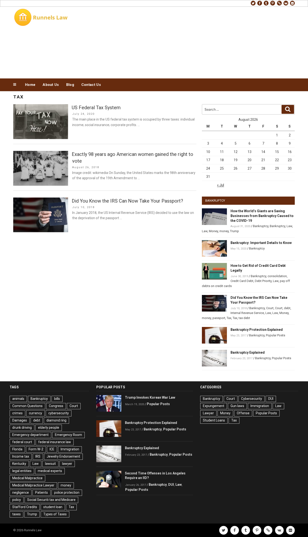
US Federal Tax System (96, 107)
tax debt (244, 318)
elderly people (48, 427)
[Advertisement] (202, 41)
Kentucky (19, 464)
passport (218, 318)
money (224, 231)
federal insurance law (54, 442)
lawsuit (50, 464)
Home (30, 85)
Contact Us (91, 85)
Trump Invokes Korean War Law (150, 397)
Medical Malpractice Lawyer (33, 485)
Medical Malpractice (27, 478)
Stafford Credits (24, 507)
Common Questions (27, 406)
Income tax (20, 456)
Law (289, 226)
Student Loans (214, 420)
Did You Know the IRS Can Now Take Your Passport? (127, 201)
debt (287, 308)
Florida (17, 449)
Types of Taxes (55, 514)
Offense (243, 413)
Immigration (70, 449)
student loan (52, 507)
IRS (37, 456)
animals (18, 399)
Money (213, 231)
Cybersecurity (251, 399)
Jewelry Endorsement (63, 456)
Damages (19, 420)
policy (16, 500)
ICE (52, 449)
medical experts (50, 471)
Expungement (213, 406)
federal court (22, 442)
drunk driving (22, 427)
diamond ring (56, 420)
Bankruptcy (260, 226)
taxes (16, 514)
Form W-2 (36, 449)
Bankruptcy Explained (248, 352)
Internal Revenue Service (247, 313)
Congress (56, 406)
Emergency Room (68, 435)
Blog (70, 85)
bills (57, 399)
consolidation (277, 276)
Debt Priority (263, 281)
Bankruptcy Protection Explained (257, 330)
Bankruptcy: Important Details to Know (261, 243)
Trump (234, 231)
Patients (41, 492)
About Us (51, 85)
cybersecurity (58, 413)
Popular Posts (275, 335)
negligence (20, 492)
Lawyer (208, 413)
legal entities (22, 471)
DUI (171, 484)
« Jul (220, 185)
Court (270, 308)
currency (35, 413)
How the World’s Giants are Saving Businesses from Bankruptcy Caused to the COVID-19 (262, 216)
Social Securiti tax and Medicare (51, 500)
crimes (17, 413)
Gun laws (237, 406)
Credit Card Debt (242, 281)
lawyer (67, 464)
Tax (229, 318)
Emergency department (30, 435)
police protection (66, 492)
